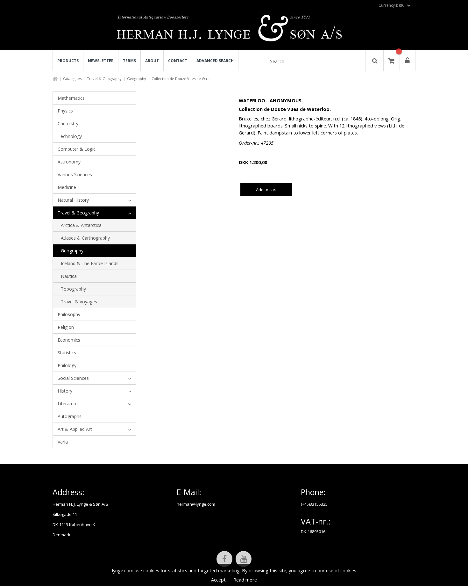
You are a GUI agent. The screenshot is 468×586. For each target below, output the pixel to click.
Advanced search (215, 60)
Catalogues (72, 78)
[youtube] (244, 559)
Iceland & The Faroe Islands (89, 263)
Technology (70, 136)
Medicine (67, 187)
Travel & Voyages (79, 302)
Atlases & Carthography (85, 238)
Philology (67, 365)
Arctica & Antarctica (81, 225)
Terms (129, 60)
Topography (73, 289)
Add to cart (266, 189)
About (152, 60)
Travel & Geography (104, 78)
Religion (66, 327)
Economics (69, 340)
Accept (218, 579)
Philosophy (69, 314)
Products (68, 60)
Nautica (69, 276)
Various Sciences (75, 174)
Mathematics (71, 98)
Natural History (73, 200)
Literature (68, 404)
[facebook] (224, 559)
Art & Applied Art (75, 429)
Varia (63, 442)
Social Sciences (73, 378)
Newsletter (101, 60)
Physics (65, 111)
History (65, 391)
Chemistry (68, 123)
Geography (136, 78)
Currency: (391, 5)
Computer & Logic (77, 149)
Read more (245, 579)
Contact (177, 60)
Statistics (67, 353)
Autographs (70, 416)
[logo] (234, 30)
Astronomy (69, 162)
